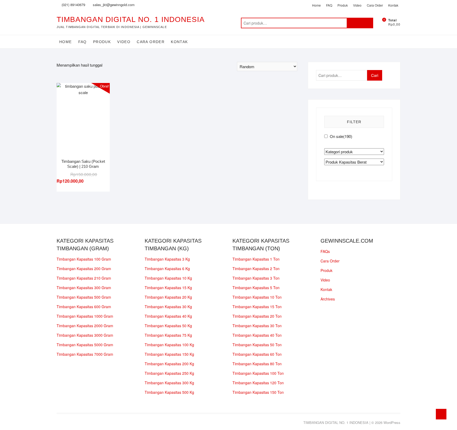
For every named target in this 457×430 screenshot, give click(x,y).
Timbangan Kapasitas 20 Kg (168, 297)
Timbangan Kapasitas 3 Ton (256, 278)
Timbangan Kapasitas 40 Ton (257, 335)
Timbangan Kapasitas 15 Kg (168, 287)
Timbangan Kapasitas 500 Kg (169, 392)
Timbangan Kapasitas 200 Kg (169, 363)
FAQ (329, 5)
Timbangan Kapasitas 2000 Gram (85, 325)
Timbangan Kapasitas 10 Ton (257, 297)
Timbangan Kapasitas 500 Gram (84, 297)
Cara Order (375, 5)
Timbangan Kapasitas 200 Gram (84, 268)
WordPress (391, 422)
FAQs (325, 251)
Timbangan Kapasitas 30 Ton (257, 325)
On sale (341, 136)
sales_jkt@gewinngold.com (113, 4)
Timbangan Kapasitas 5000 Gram (85, 344)
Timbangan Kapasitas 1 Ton (256, 259)
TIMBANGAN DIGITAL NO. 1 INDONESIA (131, 19)
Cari (360, 23)
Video (357, 5)
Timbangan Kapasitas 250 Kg (169, 373)
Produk (342, 5)
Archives (328, 299)
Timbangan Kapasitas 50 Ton (257, 344)
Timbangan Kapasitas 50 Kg (168, 325)
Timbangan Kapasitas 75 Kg (168, 335)
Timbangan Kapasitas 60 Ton (257, 354)
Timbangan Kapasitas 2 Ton (256, 268)
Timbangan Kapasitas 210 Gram (84, 278)
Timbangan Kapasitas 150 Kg (169, 354)
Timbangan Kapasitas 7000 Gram (85, 354)
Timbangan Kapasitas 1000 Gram (85, 316)
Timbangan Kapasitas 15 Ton (257, 306)
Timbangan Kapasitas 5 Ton (256, 287)
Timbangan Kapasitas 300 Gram (84, 287)
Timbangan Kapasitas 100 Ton (258, 373)
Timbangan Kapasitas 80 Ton (257, 363)
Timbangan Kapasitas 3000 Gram (85, 335)
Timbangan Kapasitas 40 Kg (168, 316)
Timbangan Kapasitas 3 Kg (167, 259)
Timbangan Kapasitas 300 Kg (169, 382)
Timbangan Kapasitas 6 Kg (167, 268)
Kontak (393, 5)
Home (316, 5)
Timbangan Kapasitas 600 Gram (84, 306)
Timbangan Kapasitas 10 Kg (168, 278)
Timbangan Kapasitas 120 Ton (258, 382)
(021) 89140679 (73, 4)
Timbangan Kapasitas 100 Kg (169, 344)
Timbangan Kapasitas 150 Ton (258, 392)
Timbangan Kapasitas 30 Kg (168, 306)
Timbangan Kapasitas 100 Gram (84, 259)
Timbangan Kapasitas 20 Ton (257, 316)
